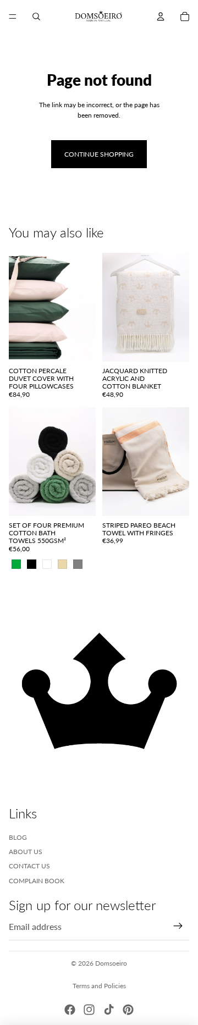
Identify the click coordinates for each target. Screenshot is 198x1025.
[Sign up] (178, 927)
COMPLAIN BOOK (36, 881)
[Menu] (12, 16)
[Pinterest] (128, 1009)
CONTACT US (29, 866)
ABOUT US (25, 851)
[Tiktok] (109, 1009)
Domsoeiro (111, 963)
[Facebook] (69, 1009)
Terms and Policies (99, 986)
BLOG (18, 837)
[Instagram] (89, 1009)
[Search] (36, 16)
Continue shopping (99, 154)
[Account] (160, 16)
